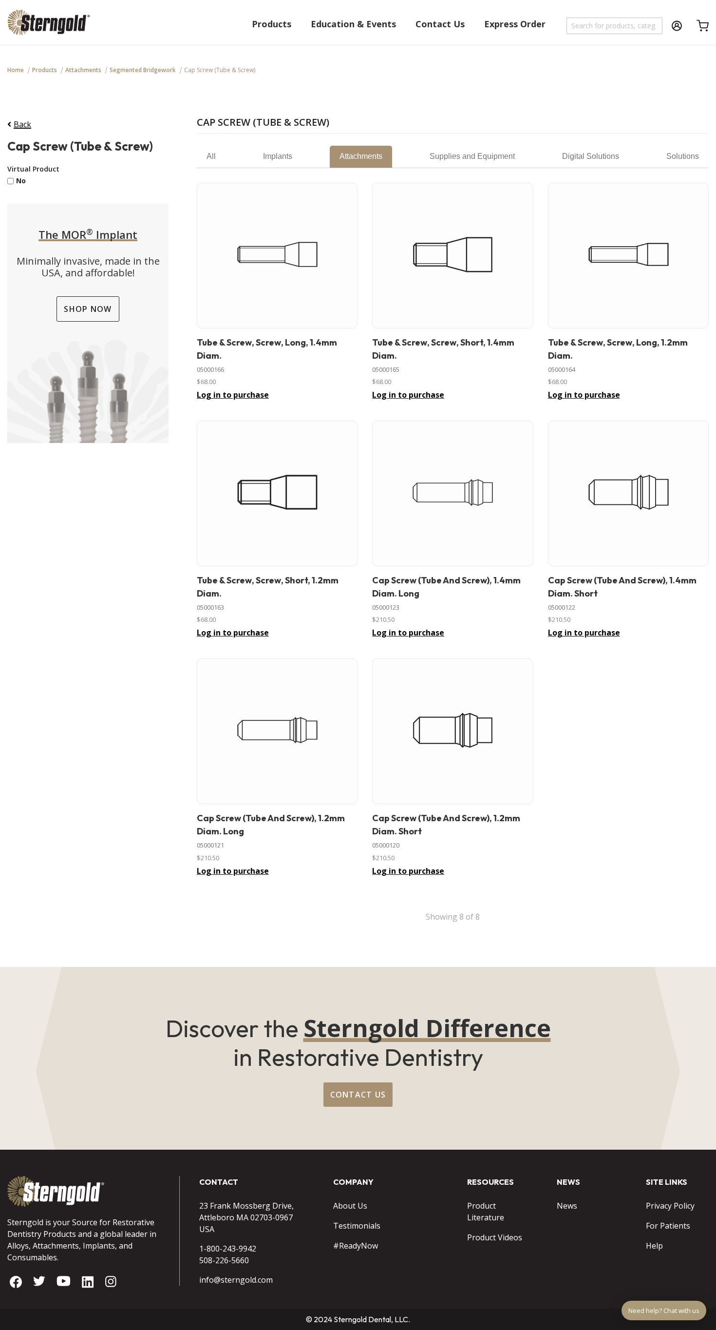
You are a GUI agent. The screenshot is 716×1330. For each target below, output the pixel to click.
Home (15, 70)
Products (44, 70)
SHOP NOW (88, 309)
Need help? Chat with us (663, 1310)
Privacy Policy (670, 1205)
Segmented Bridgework (143, 70)
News (567, 1205)
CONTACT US (358, 1094)
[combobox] (614, 25)
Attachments (83, 70)
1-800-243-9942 (227, 1248)
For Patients (668, 1225)
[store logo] (48, 27)
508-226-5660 (224, 1260)
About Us (350, 1205)
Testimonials (356, 1225)
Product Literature (485, 1211)
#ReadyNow (355, 1245)
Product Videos (494, 1237)
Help (654, 1245)
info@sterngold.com (236, 1279)
